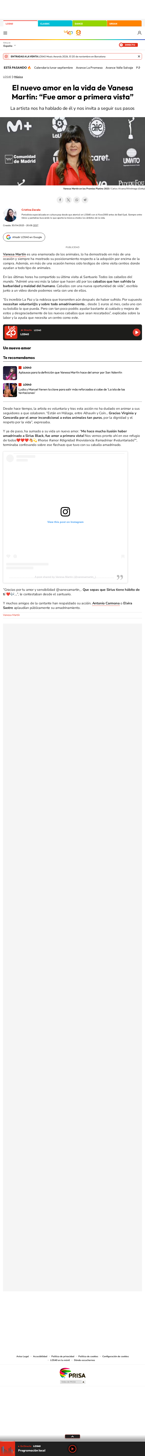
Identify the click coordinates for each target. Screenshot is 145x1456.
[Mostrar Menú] (5, 33)
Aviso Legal (22, 1356)
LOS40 (9, 23)
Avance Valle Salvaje (119, 67)
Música (18, 76)
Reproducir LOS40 (136, 332)
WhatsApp (76, 200)
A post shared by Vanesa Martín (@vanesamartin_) (65, 576)
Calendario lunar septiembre (53, 67)
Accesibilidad (40, 1356)
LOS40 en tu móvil (60, 1360)
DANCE (79, 23)
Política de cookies (88, 1356)
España (7, 46)
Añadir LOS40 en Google (27, 237)
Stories (95, 1310)
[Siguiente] (139, 67)
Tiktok (57, 1310)
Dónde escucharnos (84, 1360)
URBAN (113, 23)
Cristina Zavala (31, 209)
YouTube (65, 1310)
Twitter (68, 200)
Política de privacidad (62, 1356)
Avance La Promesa (89, 67)
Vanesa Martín (11, 615)
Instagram (50, 1310)
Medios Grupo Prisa (72, 1382)
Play (72, 1449)
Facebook (60, 200)
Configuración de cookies (115, 1356)
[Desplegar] (72, 1436)
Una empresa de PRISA (72, 1372)
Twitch (88, 1310)
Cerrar (138, 56)
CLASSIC (45, 23)
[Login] (140, 33)
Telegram (85, 200)
